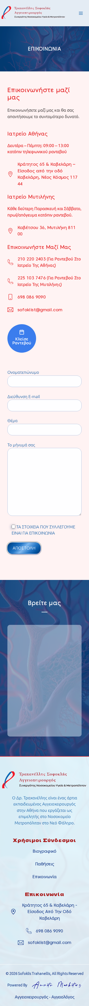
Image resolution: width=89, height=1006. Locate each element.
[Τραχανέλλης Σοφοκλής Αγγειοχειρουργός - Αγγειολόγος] (21, 351)
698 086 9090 (32, 297)
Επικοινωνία (44, 876)
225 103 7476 (32, 277)
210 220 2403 (32, 258)
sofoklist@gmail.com (40, 309)
